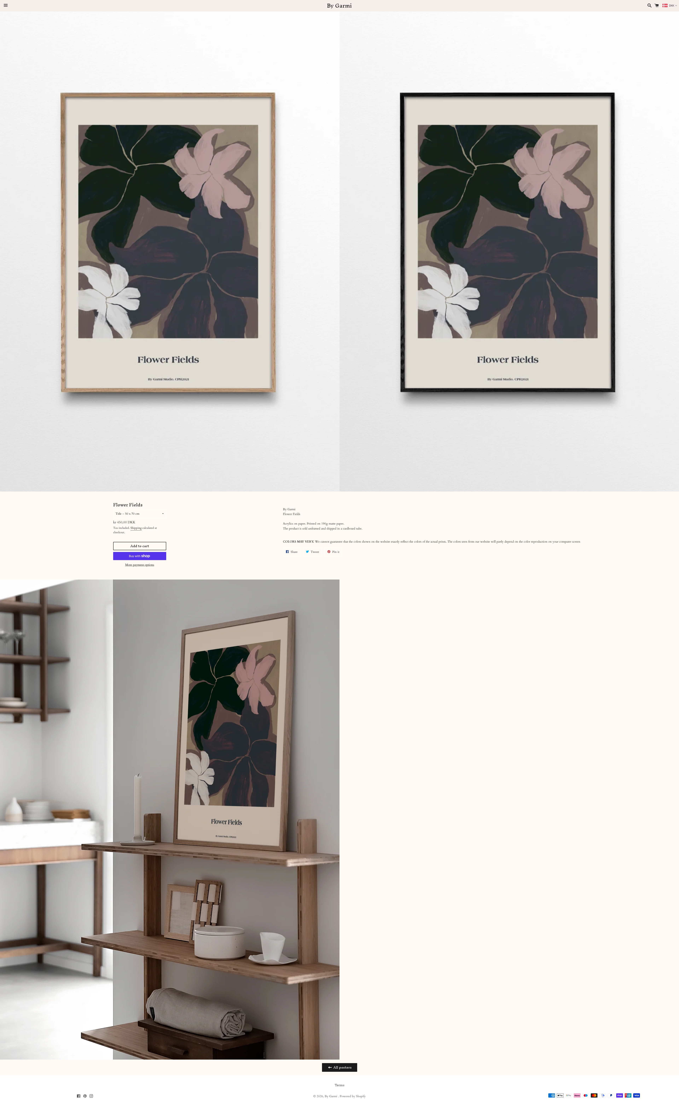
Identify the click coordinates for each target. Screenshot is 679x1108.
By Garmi (339, 5)
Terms (339, 1085)
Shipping (136, 528)
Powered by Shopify (353, 1096)
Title (118, 514)
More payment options (139, 565)
